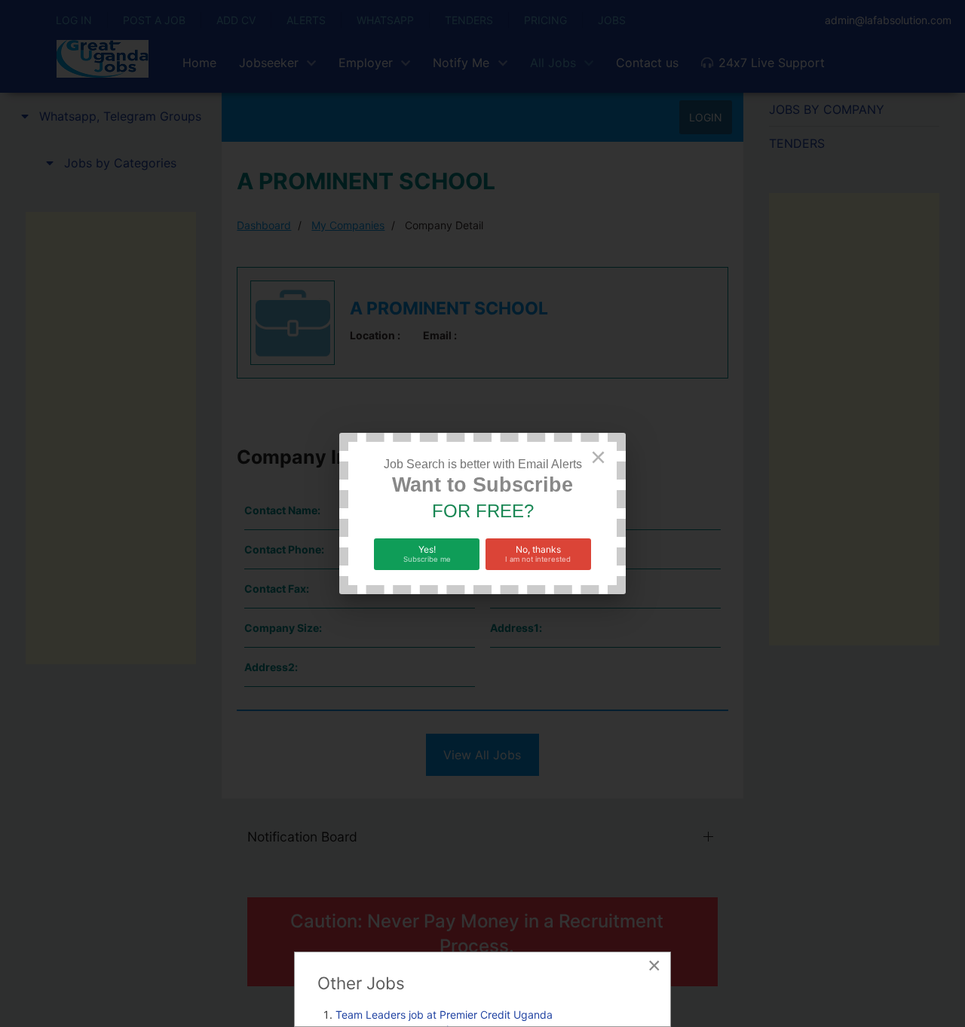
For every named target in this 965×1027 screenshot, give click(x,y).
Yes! (427, 553)
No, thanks (538, 553)
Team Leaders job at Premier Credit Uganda (444, 1014)
